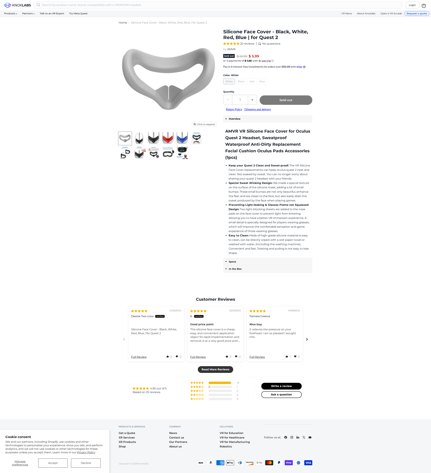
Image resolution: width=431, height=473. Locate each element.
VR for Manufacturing (235, 442)
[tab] (267, 118)
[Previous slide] (124, 339)
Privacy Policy (86, 452)
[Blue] (262, 85)
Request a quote (417, 13)
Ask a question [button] (281, 394)
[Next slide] (307, 339)
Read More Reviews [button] (215, 369)
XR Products (127, 442)
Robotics (226, 446)
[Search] (38, 5)
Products (10, 13)
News (173, 433)
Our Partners (178, 442)
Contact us (176, 437)
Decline (86, 463)
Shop (122, 446)
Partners (27, 13)
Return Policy (234, 109)
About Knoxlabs (366, 13)
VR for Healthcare (232, 437)
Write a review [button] (281, 386)
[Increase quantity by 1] (252, 100)
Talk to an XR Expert (52, 13)
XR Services (127, 437)
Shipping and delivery (258, 109)
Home (123, 22)
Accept (53, 463)
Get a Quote (127, 433)
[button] (231, 43)
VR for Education (231, 433)
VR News (346, 13)
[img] (139, 311)
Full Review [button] (139, 357)
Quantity (228, 91)
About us (175, 446)
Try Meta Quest (78, 13)
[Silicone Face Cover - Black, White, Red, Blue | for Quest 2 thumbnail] (125, 138)
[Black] (241, 85)
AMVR (231, 49)
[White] (229, 85)
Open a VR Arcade (391, 13)
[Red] (252, 85)
